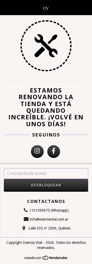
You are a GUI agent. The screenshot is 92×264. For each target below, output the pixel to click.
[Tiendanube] (46, 259)
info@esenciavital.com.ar (49, 219)
